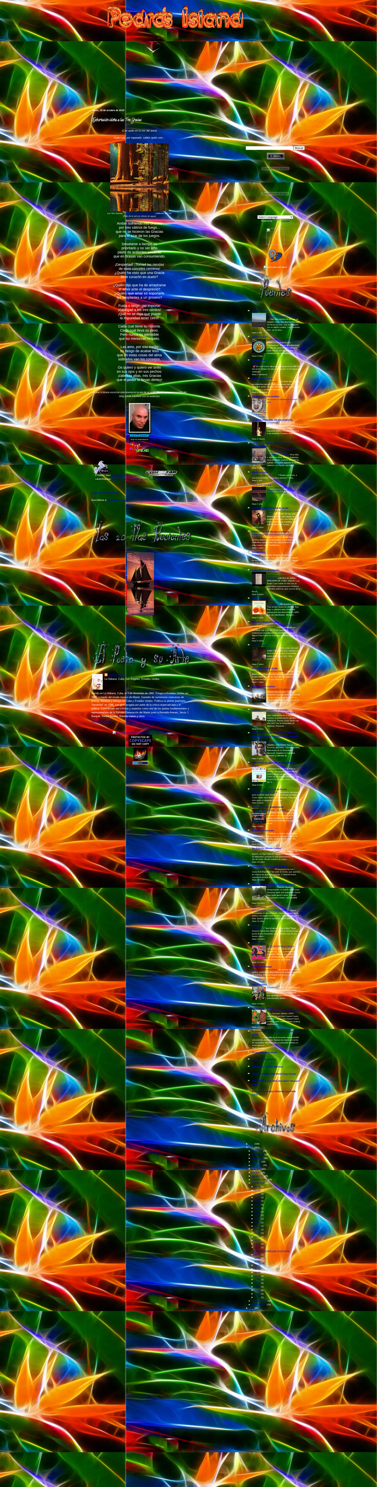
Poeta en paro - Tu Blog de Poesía (269, 789)
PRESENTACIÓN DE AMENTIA (281, 713)
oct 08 (257, 1211)
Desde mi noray (260, 472)
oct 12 (257, 1226)
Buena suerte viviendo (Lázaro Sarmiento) (274, 884)
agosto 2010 (258, 1176)
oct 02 (257, 1190)
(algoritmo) (272, 648)
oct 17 (257, 1244)
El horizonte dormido (263, 830)
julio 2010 (256, 1172)
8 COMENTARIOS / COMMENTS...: (128, 475)
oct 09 (257, 1215)
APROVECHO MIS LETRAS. (265, 792)
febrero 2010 (258, 1154)
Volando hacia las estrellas (265, 396)
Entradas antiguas (179, 492)
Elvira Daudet (259, 925)
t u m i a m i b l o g (261, 485)
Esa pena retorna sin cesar (264, 475)
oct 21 (257, 1261)
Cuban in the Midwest (263, 1008)
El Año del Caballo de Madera (281, 946)
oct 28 (257, 1287)
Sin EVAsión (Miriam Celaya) (266, 848)
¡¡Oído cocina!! (260, 337)
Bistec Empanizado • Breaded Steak (283, 1011)
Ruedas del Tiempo (262, 967)
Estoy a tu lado (259, 598)
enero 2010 (257, 1151)
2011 (251, 1308)
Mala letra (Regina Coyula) (265, 622)
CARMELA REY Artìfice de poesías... (270, 710)
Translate (285, 221)
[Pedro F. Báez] (275, 244)
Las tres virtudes (148, 479)
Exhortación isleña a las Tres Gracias (116, 120)
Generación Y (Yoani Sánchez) (267, 1066)
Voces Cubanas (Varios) (264, 1059)
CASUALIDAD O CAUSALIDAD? (282, 689)
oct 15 (257, 1237)
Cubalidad (272, 987)
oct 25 (257, 1276)
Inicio (144, 492)
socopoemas (258, 552)
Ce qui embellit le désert (264, 1052)
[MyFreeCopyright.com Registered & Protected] (140, 732)
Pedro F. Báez (116, 675)
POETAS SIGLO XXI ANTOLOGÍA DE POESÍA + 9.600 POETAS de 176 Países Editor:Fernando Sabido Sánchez (276, 736)
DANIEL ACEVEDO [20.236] (280, 742)
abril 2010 (257, 1162)
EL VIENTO (257, 928)
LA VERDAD (273, 423)
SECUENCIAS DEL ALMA (265, 668)
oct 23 (257, 1269)
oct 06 (257, 1204)
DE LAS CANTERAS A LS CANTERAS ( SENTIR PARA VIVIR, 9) (283, 316)
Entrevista (257, 555)
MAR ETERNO (259, 907)
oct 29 (257, 1290)
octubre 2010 (258, 1183)
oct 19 (257, 1254)
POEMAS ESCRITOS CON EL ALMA (270, 508)
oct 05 (257, 1201)
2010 (251, 1147)
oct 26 (257, 1279)
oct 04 (257, 1197)
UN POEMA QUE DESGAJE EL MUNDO (270, 910)
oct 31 (257, 1297)
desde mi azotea (260, 311)
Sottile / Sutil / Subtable (263, 869)
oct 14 (257, 1233)
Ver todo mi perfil (101, 721)
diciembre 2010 (259, 1304)
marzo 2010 (258, 1158)
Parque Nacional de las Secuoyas (139, 213)
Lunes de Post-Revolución (265, 570)
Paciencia (256, 1037)
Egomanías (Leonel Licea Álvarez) (269, 866)
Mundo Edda (258, 943)
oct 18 (257, 1247)
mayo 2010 (257, 1165)
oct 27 (257, 1283)
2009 (251, 1144)
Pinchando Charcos (262, 378)
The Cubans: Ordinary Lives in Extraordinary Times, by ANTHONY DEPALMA (282, 575)
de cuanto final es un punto (265, 381)
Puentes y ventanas (167, 479)
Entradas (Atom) (117, 500)
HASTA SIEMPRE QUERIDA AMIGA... (269, 671)
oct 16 (257, 1240)
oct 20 (257, 1258)
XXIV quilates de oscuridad (264, 969)
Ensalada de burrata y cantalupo (282, 340)
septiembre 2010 (260, 1179)
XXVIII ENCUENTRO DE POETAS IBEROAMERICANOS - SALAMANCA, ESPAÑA (282, 452)
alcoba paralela (259, 645)
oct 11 (257, 1222)
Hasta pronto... (259, 833)
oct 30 (257, 1294)
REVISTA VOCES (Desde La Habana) (270, 531)
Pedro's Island (85, 91)
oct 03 (257, 1194)
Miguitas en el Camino (263, 686)
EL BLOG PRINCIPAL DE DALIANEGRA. (272, 420)
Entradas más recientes (104, 492)
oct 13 (257, 1229)
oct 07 (257, 1208)
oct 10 (257, 1219)
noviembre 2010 (260, 1301)
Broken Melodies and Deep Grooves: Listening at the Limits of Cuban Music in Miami (282, 490)
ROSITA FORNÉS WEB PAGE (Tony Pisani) (274, 1074)
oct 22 (257, 1265)
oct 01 (257, 1186)
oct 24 (257, 1272)
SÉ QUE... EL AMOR (276, 810)
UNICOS (271, 887)
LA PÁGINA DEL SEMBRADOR (268, 807)
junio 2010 (257, 1169)
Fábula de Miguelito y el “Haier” (266, 851)
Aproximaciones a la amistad (125, 479)
